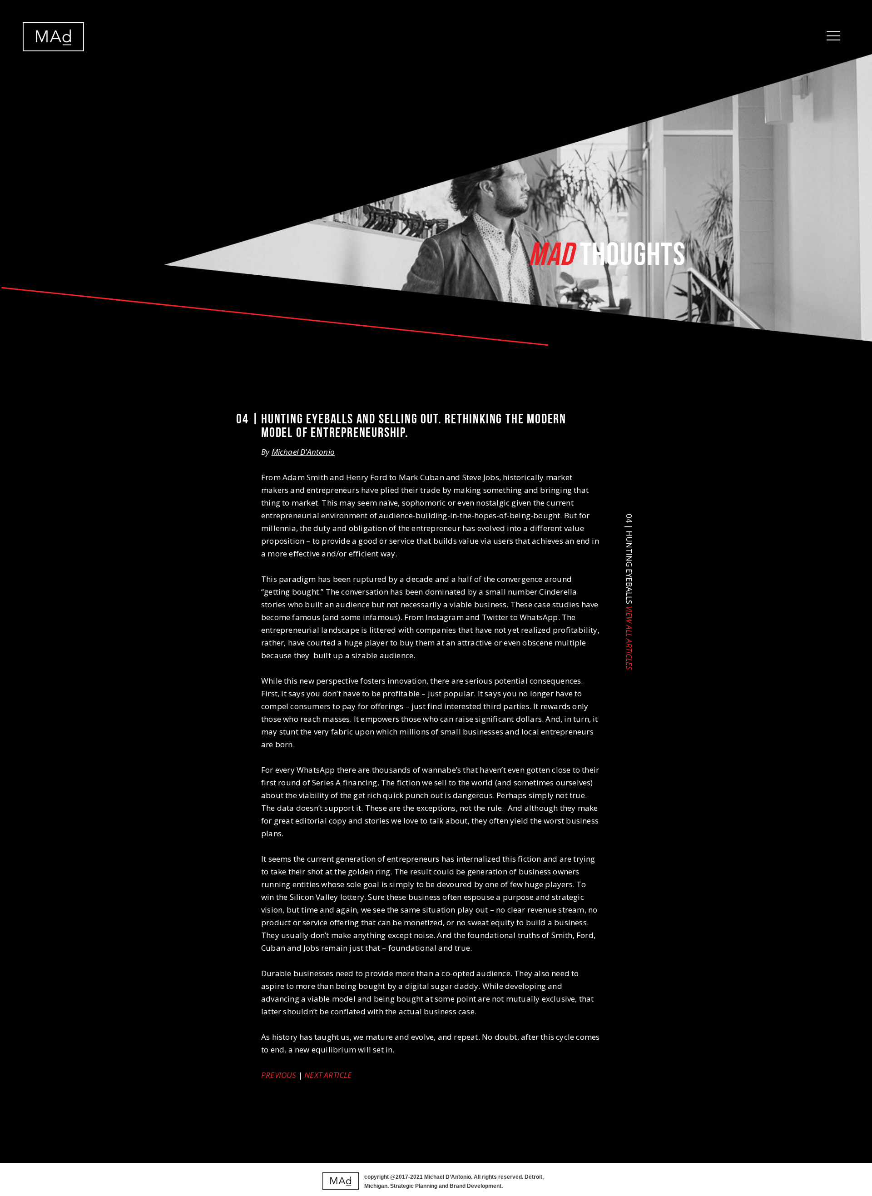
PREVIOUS (279, 1075)
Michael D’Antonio (303, 452)
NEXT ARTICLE (328, 1075)
